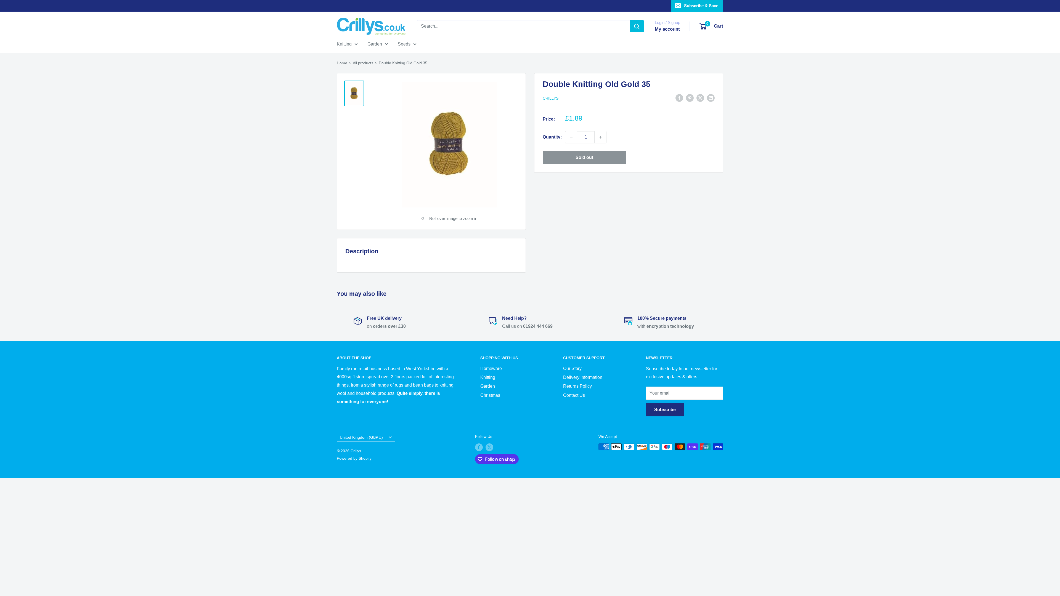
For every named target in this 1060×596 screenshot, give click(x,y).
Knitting (344, 44)
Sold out (584, 157)
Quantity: (552, 137)
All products (363, 63)
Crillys (550, 98)
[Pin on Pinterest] (690, 98)
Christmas (490, 395)
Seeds (404, 44)
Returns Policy (577, 386)
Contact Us (574, 395)
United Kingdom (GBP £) (361, 437)
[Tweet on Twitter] (700, 98)
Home (342, 63)
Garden (374, 44)
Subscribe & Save (701, 5)
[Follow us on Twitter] (489, 447)
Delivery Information (582, 377)
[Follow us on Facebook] (479, 447)
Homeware (491, 368)
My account (667, 29)
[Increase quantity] (600, 137)
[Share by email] (711, 98)
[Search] (637, 26)
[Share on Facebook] (679, 98)
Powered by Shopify (354, 458)
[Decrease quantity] (571, 137)
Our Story (572, 368)
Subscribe (665, 409)
